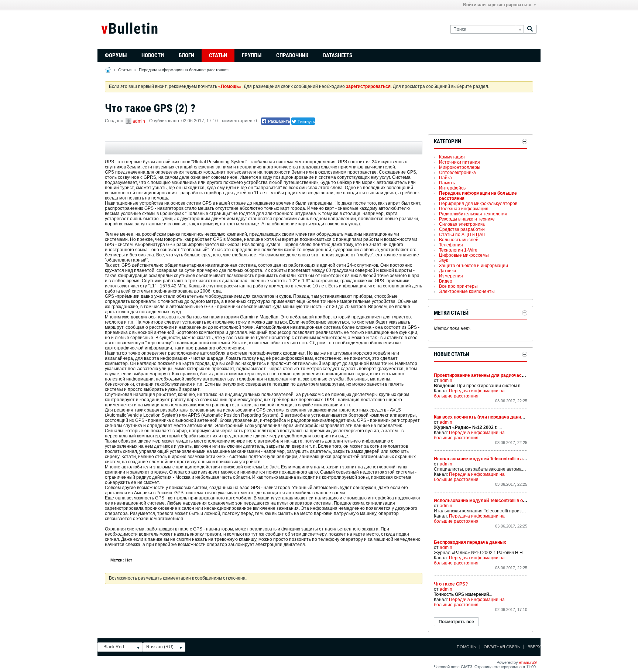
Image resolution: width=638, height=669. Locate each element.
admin (139, 121)
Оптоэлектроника (457, 172)
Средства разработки (462, 229)
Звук (443, 260)
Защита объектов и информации (473, 265)
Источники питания (459, 162)
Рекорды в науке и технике (467, 219)
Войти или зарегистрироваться (497, 4)
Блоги (186, 55)
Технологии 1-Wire (458, 250)
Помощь (466, 647)
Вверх (534, 647)
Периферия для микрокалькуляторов (478, 203)
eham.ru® (528, 662)
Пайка (445, 177)
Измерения (451, 276)
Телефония (451, 245)
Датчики (447, 270)
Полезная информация (463, 208)
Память (447, 182)
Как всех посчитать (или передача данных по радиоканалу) (499, 417)
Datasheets (337, 55)
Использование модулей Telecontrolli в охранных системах (499, 500)
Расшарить (278, 121)
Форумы (116, 55)
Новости (152, 55)
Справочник (292, 55)
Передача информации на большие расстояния (184, 70)
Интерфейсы (453, 188)
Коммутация (452, 157)
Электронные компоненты (467, 291)
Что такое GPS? (451, 584)
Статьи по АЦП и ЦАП (462, 234)
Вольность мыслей (458, 239)
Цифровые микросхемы (464, 255)
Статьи (218, 55)
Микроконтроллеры (459, 167)
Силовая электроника (462, 224)
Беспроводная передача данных (470, 542)
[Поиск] (530, 29)
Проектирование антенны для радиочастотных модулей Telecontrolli (509, 375)
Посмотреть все (456, 621)
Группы (251, 55)
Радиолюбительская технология (473, 213)
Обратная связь (502, 647)
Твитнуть (305, 121)
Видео (445, 281)
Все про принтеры (458, 286)
